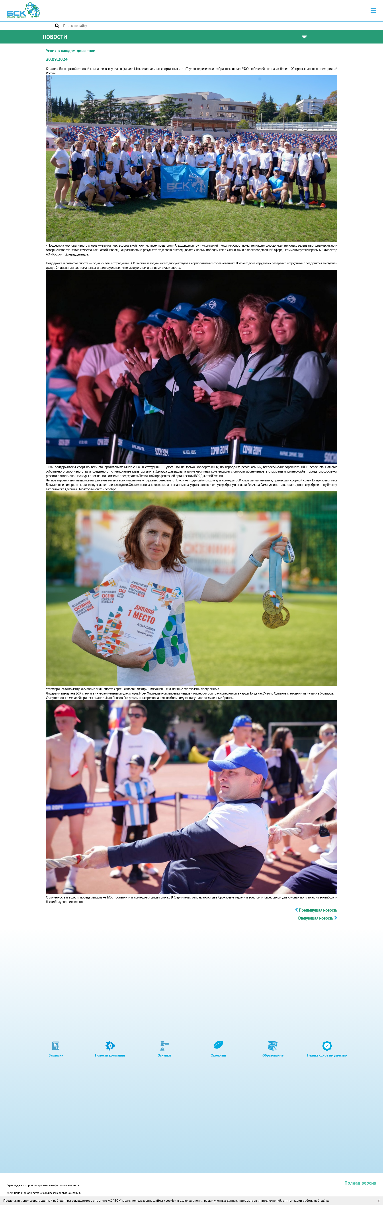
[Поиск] (57, 25)
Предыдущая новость (318, 910)
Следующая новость (315, 918)
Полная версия (360, 1183)
